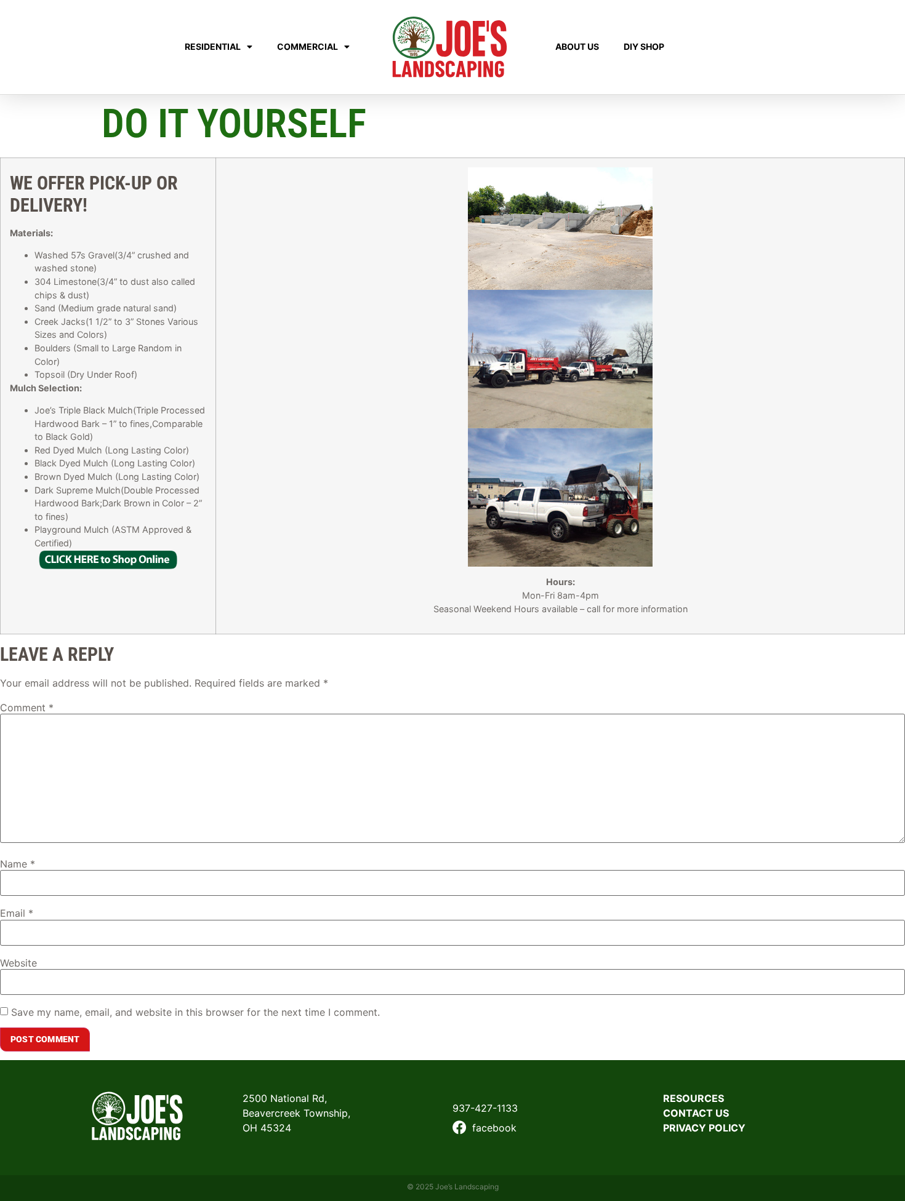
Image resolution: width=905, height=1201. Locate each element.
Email (16, 913)
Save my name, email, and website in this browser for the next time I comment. (195, 1012)
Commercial (307, 46)
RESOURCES (693, 1098)
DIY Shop (644, 46)
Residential (213, 46)
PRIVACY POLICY (704, 1128)
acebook (496, 1128)
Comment (27, 707)
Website (18, 963)
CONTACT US (696, 1113)
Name (17, 864)
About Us (577, 46)
